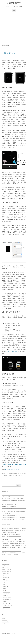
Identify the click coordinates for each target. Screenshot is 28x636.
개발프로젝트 (6, 599)
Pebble (4, 588)
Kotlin (4, 582)
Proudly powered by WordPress (8, 633)
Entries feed (4, 620)
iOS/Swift (15, 473)
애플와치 (11, 475)
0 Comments (5, 56)
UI (4, 475)
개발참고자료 (6, 597)
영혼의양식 (4, 567)
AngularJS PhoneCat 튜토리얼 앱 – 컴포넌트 (12, 515)
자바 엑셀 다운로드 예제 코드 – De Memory (11, 551)
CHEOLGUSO (5, 539)
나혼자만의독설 (5, 564)
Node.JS (4, 584)
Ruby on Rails (6, 592)
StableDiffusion (6, 594)
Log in (3, 618)
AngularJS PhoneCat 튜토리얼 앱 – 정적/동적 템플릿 (13, 517)
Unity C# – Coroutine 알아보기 (13, 534)
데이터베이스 (6, 603)
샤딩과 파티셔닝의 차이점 (14, 538)
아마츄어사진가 (5, 566)
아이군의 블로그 (14, 3)
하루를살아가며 (5, 569)
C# (3, 575)
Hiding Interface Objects (11, 351)
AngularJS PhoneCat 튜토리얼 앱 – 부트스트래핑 (13, 519)
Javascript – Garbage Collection (9, 504)
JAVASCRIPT (5, 581)
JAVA (4, 579)
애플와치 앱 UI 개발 (9, 53)
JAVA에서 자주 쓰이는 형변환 (9, 532)
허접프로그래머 (5, 571)
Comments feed (5, 622)
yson (3, 534)
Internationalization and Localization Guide (14, 464)
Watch (6, 475)
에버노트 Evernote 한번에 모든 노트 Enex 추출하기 (13, 498)
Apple (24, 473)
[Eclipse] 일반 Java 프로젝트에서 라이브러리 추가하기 (14, 553)
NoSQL (4, 586)
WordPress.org (5, 623)
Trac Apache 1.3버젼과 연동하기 (18, 528)
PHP (4, 590)
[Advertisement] (14, 28)
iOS (2, 475)
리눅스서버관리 (6, 605)
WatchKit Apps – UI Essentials (12, 469)
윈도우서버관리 (6, 607)
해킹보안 (5, 609)
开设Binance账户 (6, 528)
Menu (14, 10)
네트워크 (5, 601)
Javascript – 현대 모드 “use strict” (9, 506)
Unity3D (5, 595)
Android (5, 573)
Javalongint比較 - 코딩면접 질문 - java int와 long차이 (14, 530)
